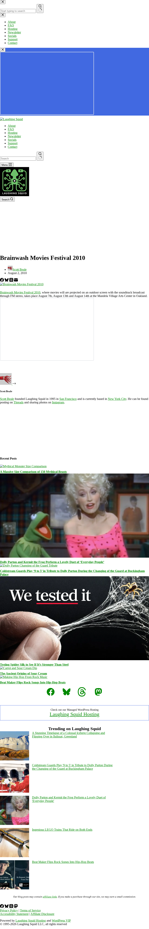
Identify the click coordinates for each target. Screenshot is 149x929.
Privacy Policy (9, 910)
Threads (18, 402)
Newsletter (14, 136)
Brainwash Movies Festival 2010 (20, 292)
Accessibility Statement (14, 914)
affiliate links (50, 896)
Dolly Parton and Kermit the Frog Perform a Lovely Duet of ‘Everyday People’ (52, 562)
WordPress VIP (61, 920)
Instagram (58, 402)
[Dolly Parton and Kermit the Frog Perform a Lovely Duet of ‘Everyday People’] (74, 556)
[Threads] (11, 280)
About (12, 125)
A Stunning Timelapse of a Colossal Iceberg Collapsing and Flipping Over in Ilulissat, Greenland (68, 734)
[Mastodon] (16, 907)
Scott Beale (7, 399)
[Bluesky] (7, 280)
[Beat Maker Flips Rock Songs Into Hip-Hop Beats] (23, 677)
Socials (12, 139)
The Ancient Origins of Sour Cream (23, 673)
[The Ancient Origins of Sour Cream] (18, 668)
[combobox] (18, 159)
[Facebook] (2, 280)
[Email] (16, 280)
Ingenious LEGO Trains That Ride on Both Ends (62, 829)
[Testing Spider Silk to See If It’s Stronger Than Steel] (74, 659)
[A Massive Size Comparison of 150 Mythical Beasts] (23, 466)
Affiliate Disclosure (42, 914)
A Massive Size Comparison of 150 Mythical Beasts (33, 471)
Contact (12, 146)
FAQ (11, 129)
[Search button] (40, 156)
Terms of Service (30, 910)
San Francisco (68, 399)
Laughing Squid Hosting (74, 714)
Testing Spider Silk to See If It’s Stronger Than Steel (34, 664)
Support (12, 143)
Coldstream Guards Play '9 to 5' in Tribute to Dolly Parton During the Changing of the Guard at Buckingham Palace (72, 767)
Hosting (12, 132)
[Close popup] (2, 50)
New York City (117, 399)
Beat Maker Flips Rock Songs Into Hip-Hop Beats (33, 682)
